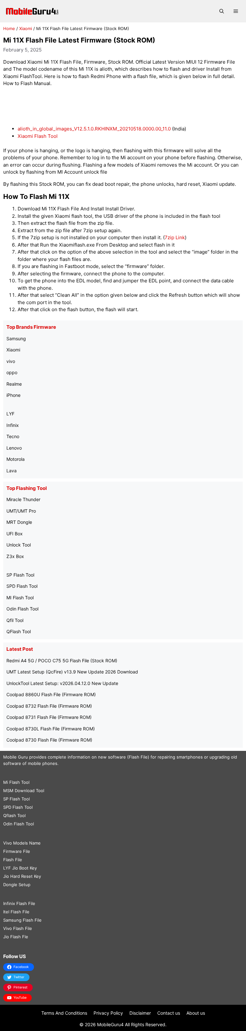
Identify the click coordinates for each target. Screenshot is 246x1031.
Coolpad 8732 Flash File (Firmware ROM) (49, 706)
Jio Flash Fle (15, 936)
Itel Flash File (16, 911)
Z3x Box (15, 556)
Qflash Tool (14, 815)
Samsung (16, 338)
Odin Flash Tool (22, 608)
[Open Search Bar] (222, 11)
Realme (14, 384)
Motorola (15, 459)
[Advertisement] (123, 106)
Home (9, 28)
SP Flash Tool (20, 575)
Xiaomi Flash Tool (38, 136)
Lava (11, 470)
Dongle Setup (16, 884)
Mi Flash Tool (16, 782)
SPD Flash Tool (21, 586)
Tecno (12, 436)
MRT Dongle (19, 522)
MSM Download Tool (23, 790)
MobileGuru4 (110, 1024)
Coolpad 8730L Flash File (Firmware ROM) (50, 728)
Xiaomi (25, 28)
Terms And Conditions (64, 1013)
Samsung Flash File (22, 920)
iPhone (13, 395)
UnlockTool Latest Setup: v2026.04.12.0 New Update (62, 683)
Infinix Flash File (19, 903)
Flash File (12, 859)
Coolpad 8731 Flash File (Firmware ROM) (49, 717)
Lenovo (14, 448)
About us (195, 1013)
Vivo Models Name (22, 843)
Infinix (12, 425)
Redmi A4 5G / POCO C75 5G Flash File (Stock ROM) (61, 660)
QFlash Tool (18, 631)
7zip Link (175, 237)
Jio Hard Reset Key (22, 876)
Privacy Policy (108, 1013)
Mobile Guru (15, 756)
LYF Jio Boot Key (20, 867)
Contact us (168, 1013)
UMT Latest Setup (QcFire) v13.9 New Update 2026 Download (72, 671)
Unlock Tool (18, 544)
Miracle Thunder (23, 499)
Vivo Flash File (17, 928)
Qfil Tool (14, 620)
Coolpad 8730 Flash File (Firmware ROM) (49, 740)
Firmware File (16, 851)
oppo (11, 372)
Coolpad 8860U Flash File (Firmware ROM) (51, 694)
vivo (10, 361)
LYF (10, 413)
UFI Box (14, 533)
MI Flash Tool (20, 597)
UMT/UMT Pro (21, 511)
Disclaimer (140, 1013)
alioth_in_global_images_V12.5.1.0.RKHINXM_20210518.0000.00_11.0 (94, 129)
